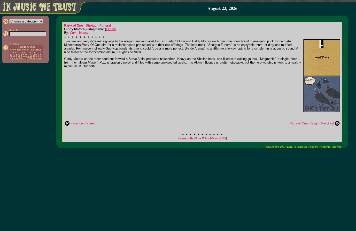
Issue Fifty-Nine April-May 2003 (202, 138)
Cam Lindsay (79, 33)
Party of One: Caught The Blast (312, 123)
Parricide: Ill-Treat (82, 123)
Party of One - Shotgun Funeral (87, 25)
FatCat (110, 29)
